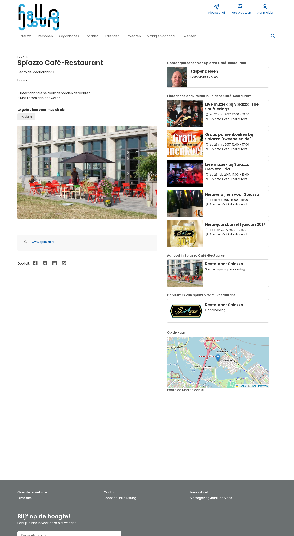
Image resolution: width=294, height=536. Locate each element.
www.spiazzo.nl (43, 242)
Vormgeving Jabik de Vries (211, 498)
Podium (26, 117)
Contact (110, 492)
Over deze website (32, 492)
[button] (26, 36)
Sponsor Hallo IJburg (120, 498)
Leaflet (242, 385)
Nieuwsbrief (199, 492)
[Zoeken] (273, 36)
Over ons (24, 498)
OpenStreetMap (259, 385)
